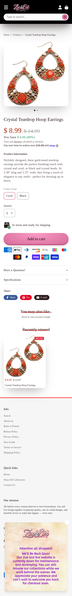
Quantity (8, 206)
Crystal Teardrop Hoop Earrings (25, 361)
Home (6, 35)
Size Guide (9, 442)
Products (17, 35)
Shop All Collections (14, 479)
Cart (66, 7)
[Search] (65, 17)
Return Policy (11, 431)
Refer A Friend (11, 426)
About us (8, 420)
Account (60, 7)
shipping (18, 141)
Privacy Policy (11, 436)
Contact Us (9, 484)
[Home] (21, 7)
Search (7, 415)
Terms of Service (12, 447)
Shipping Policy (12, 452)
